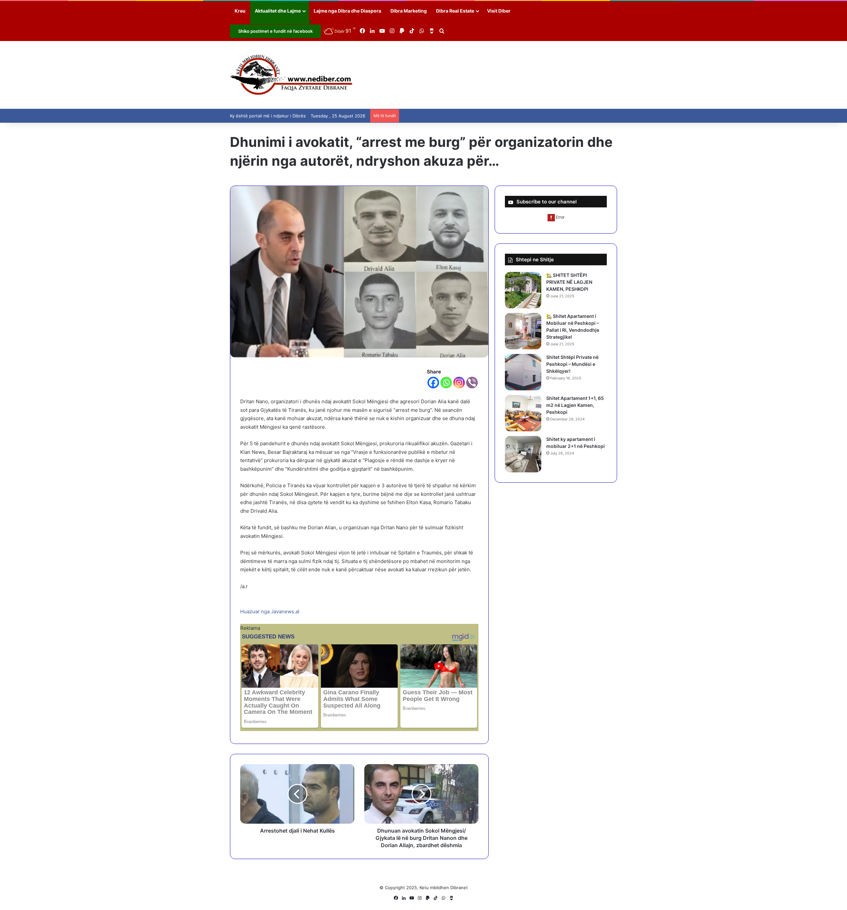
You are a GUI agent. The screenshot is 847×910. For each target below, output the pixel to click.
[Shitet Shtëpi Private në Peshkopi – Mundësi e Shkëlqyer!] (523, 372)
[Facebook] (433, 382)
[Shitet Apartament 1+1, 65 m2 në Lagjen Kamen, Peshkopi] (523, 413)
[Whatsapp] (446, 382)
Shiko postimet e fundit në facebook (275, 31)
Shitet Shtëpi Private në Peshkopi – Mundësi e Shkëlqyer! (572, 364)
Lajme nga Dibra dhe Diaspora (347, 11)
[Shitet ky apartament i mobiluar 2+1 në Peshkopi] (523, 454)
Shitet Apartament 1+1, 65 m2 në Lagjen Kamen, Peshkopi (575, 405)
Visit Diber (499, 11)
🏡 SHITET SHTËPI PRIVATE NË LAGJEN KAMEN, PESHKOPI (569, 282)
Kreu (240, 11)
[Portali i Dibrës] (291, 75)
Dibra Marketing (408, 11)
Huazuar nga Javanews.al (269, 611)
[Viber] (472, 382)
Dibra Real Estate (455, 11)
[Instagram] (459, 382)
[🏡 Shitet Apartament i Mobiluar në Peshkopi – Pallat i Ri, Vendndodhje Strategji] (523, 331)
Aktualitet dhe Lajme (278, 11)
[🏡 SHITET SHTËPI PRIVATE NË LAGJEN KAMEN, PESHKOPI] (523, 290)
